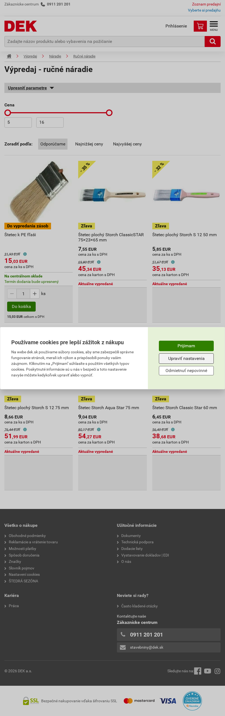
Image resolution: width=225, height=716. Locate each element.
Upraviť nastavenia (186, 358)
